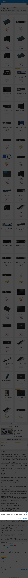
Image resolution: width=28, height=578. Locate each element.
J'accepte (25, 518)
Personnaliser (19, 518)
